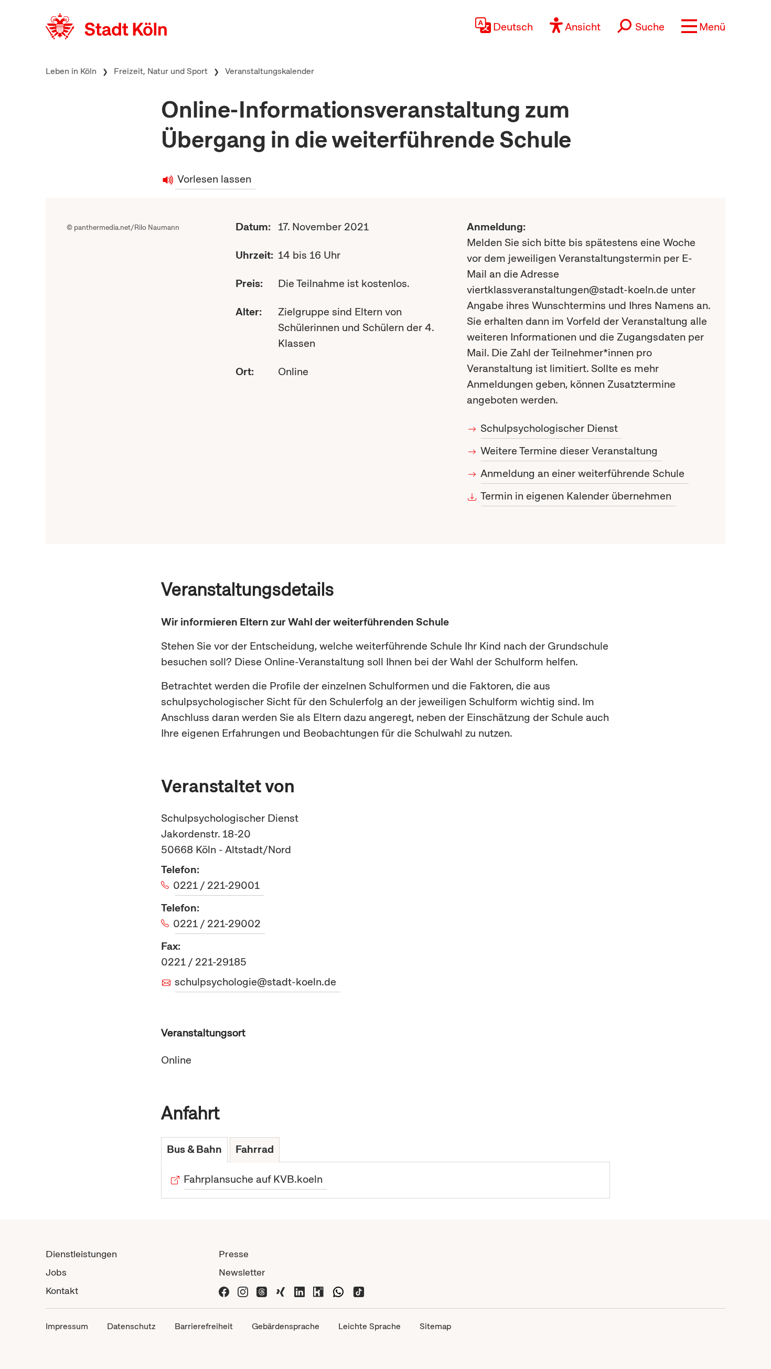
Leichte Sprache (369, 1326)
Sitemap (435, 1326)
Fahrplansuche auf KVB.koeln (253, 1179)
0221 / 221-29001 (217, 885)
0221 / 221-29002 (218, 923)
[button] (703, 26)
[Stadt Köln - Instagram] (243, 1290)
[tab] (194, 1150)
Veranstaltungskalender (269, 71)
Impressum (67, 1326)
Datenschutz (131, 1326)
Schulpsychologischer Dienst (549, 428)
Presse (234, 1254)
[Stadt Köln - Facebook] (224, 1290)
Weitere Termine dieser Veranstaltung (569, 451)
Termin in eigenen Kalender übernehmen (576, 496)
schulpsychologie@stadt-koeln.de (255, 982)
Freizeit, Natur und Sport (161, 71)
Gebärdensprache (285, 1326)
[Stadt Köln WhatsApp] (338, 1290)
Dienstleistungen (81, 1254)
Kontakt (62, 1291)
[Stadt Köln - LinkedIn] (299, 1290)
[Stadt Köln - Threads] (261, 1290)
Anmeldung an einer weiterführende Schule (582, 473)
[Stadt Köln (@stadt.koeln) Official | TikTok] (359, 1290)
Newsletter (242, 1272)
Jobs (56, 1272)
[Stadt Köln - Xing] (280, 1290)
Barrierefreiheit (204, 1326)
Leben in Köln (71, 71)
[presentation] (194, 1150)
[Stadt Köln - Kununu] (318, 1290)
